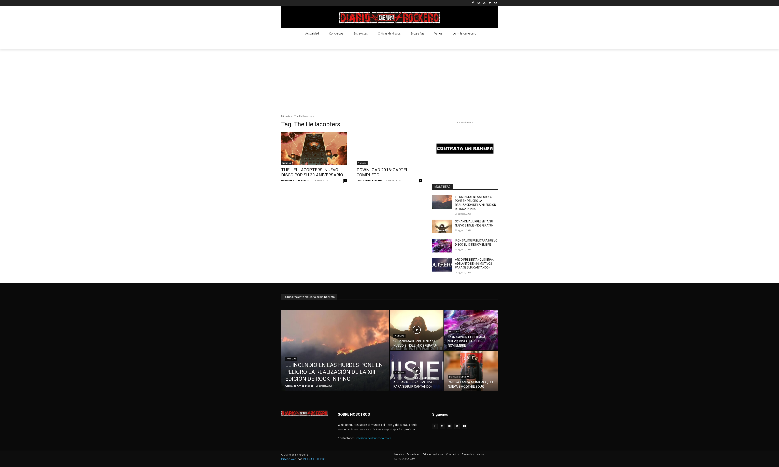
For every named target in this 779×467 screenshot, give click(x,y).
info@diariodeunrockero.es (373, 438)
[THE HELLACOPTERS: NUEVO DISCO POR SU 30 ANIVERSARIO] (314, 148)
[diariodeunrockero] (389, 18)
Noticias (286, 163)
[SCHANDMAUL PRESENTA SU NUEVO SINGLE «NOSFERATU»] (442, 226)
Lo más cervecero (459, 377)
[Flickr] (442, 426)
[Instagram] (478, 3)
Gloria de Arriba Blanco (295, 180)
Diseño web (289, 459)
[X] (484, 3)
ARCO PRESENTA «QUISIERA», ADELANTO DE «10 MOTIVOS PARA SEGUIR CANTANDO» (474, 263)
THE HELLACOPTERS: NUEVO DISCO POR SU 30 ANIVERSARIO (312, 172)
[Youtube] (495, 3)
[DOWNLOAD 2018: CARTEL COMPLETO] (389, 148)
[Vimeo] (489, 3)
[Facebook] (473, 3)
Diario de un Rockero (369, 180)
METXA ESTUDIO (314, 459)
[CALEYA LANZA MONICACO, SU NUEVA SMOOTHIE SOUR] (471, 371)
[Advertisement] (389, 79)
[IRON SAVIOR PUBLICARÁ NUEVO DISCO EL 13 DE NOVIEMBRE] (442, 245)
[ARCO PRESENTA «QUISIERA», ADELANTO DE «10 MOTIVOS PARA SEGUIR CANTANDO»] (442, 265)
